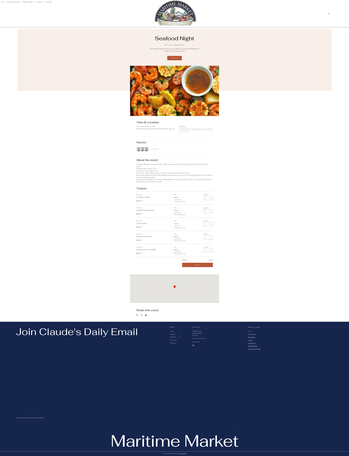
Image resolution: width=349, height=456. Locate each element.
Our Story (173, 343)
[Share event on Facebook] (137, 315)
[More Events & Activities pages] (20, 1)
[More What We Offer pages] (33, 1)
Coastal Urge (251, 343)
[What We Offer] (179, 337)
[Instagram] (193, 345)
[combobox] (208, 198)
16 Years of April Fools (254, 349)
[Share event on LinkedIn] (146, 315)
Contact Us (173, 340)
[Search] (329, 14)
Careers (250, 340)
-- (233, 429)
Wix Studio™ (182, 453)
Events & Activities (173, 334)
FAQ (249, 331)
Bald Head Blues (252, 346)
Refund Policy (252, 334)
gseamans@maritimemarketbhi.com (199, 338)
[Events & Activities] (179, 334)
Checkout (197, 265)
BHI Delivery (251, 337)
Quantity (206, 194)
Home (172, 331)
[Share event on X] (141, 315)
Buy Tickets (174, 58)
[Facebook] (196, 345)
